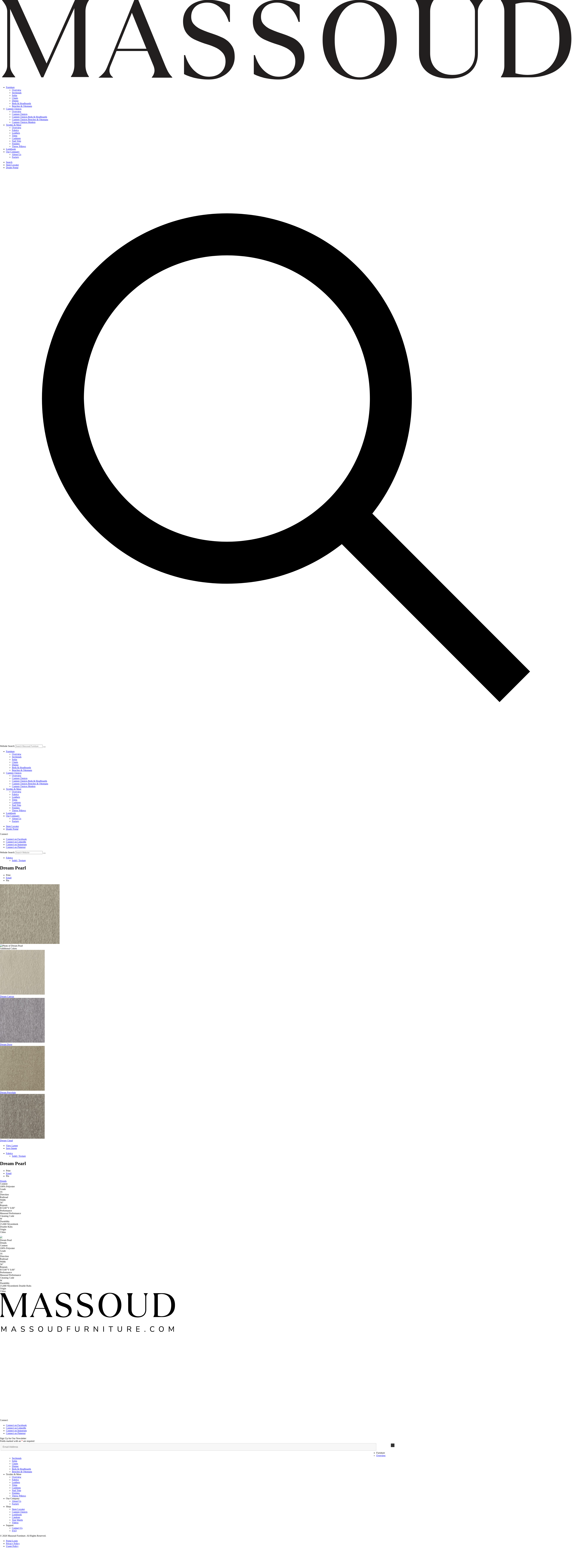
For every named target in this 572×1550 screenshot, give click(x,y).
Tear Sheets (17, 1520)
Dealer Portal (12, 167)
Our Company (13, 816)
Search (9, 162)
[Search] (44, 746)
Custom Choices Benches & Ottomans (30, 783)
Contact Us (17, 1528)
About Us (16, 818)
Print (8, 875)
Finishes (16, 808)
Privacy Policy (13, 1543)
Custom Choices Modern (23, 786)
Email (8, 877)
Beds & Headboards (21, 767)
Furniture (10, 751)
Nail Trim (16, 805)
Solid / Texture (19, 860)
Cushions (16, 802)
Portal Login (12, 1541)
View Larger (12, 1145)
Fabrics (15, 794)
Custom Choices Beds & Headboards (29, 781)
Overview (16, 754)
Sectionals (16, 757)
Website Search (7, 746)
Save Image (11, 1148)
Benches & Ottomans (22, 770)
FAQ (14, 1530)
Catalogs (16, 1517)
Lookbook (11, 813)
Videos (15, 1522)
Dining (15, 765)
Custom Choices (13, 773)
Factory (15, 821)
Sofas (14, 759)
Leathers (16, 797)
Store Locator (12, 165)
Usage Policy (12, 1546)
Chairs (15, 762)
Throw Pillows (19, 810)
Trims (14, 799)
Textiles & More (13, 789)
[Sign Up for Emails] (392, 1445)
